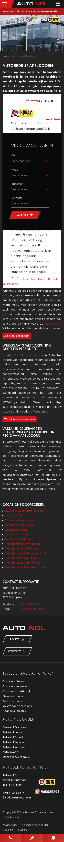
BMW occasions (12, 696)
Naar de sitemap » (14, 711)
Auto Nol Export (12, 737)
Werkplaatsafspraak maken (19, 419)
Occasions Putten (16, 534)
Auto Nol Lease (12, 732)
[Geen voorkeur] (32, 176)
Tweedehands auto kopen (28, 673)
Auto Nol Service (13, 742)
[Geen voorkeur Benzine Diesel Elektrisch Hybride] (32, 190)
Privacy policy (9, 825)
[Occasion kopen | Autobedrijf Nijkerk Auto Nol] (32, 3)
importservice (52, 324)
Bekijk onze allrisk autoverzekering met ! (30, 11)
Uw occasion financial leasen (24, 511)
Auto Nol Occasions (15, 727)
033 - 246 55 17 (30, 604)
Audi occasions (12, 701)
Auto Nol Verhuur (13, 747)
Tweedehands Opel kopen (22, 558)
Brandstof (17, 184)
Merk (14, 155)
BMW (32, 279)
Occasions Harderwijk (19, 525)
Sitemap (22, 829)
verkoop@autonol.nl (34, 609)
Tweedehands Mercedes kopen (25, 567)
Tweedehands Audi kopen (21, 548)
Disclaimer (8, 829)
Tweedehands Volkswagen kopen (26, 553)
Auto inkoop (10, 752)
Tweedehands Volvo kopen (22, 563)
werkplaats (54, 119)
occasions (33, 100)
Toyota (42, 279)
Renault (53, 279)
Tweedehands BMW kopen (22, 544)
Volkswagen (10, 284)
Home (5, 56)
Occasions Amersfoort (19, 520)
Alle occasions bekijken (16, 336)
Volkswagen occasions (17, 706)
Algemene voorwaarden (35, 825)
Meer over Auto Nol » (16, 757)
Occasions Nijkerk (16, 515)
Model (15, 170)
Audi (25, 279)
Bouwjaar (16, 198)
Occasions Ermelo (16, 530)
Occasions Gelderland (19, 539)
